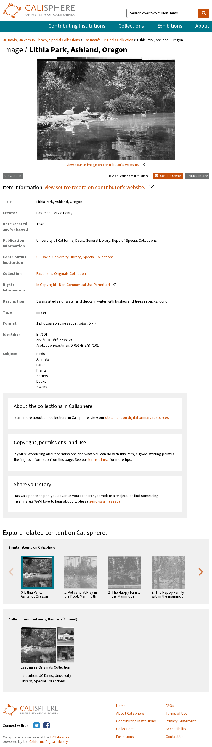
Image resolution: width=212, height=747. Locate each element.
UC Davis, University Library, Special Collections (42, 40)
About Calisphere (130, 714)
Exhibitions (169, 26)
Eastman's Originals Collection (108, 40)
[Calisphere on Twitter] (36, 725)
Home (121, 706)
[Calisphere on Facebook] (46, 725)
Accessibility (176, 729)
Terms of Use (176, 714)
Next (201, 571)
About (202, 26)
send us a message (105, 501)
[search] (203, 13)
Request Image (197, 175)
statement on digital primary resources (137, 417)
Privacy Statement (181, 721)
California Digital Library (48, 742)
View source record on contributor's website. (95, 187)
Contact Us (175, 737)
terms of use (98, 459)
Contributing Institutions (76, 26)
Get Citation (12, 175)
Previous (11, 571)
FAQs (170, 706)
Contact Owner (171, 175)
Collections (131, 26)
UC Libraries (60, 737)
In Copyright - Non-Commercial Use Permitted (73, 285)
